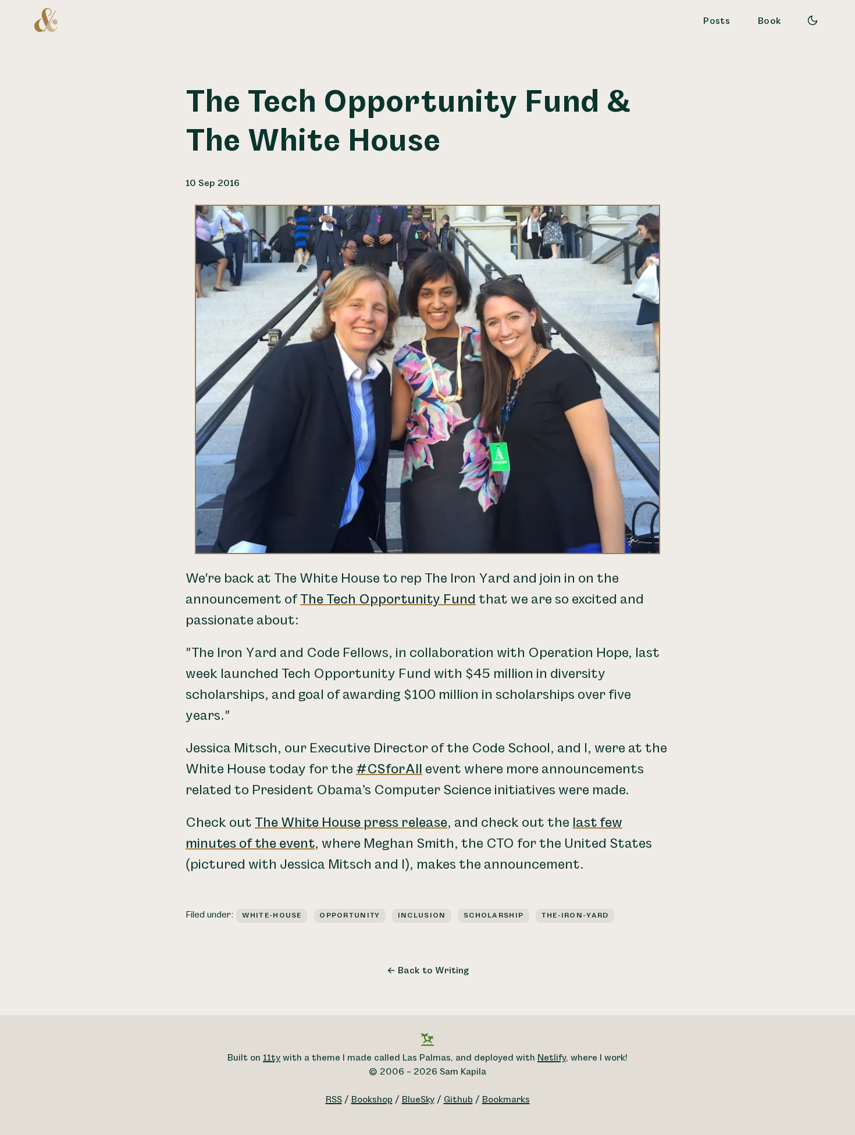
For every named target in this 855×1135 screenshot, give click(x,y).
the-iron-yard (575, 915)
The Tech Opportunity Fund (388, 599)
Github (458, 1099)
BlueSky (418, 1099)
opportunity (349, 915)
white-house (272, 915)
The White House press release (351, 823)
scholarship (493, 915)
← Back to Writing (428, 970)
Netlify (551, 1057)
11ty (271, 1057)
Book (769, 21)
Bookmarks (506, 1099)
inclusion (422, 915)
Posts (716, 21)
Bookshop (372, 1099)
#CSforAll (389, 769)
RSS (334, 1099)
